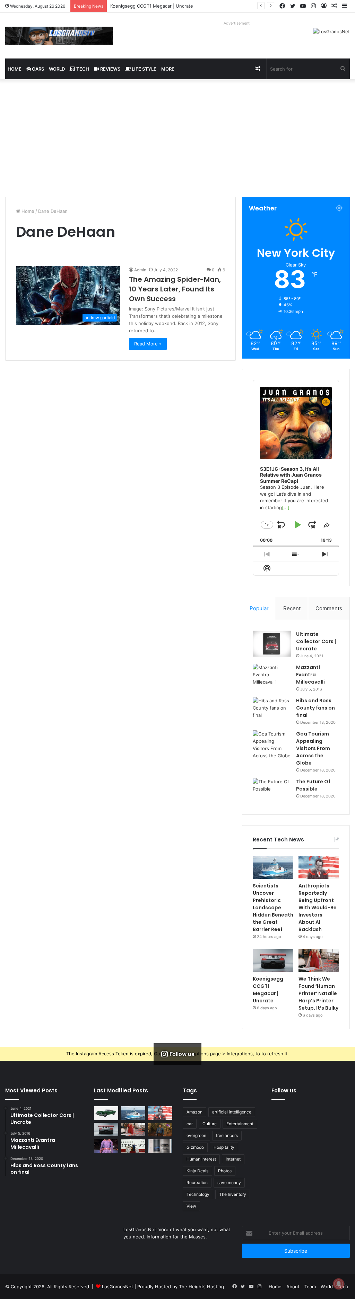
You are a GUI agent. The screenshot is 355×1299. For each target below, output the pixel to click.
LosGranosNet (117, 1286)
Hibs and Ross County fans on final (315, 708)
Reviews (109, 69)
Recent (292, 608)
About (293, 1286)
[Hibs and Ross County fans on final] (272, 710)
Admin (140, 269)
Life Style (143, 69)
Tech (82, 69)
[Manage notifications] (338, 1283)
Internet (233, 1159)
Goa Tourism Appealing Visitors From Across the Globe (313, 748)
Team (310, 1286)
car (190, 1123)
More (167, 69)
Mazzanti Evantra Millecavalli (310, 674)
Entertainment (239, 1123)
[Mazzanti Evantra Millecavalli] (272, 677)
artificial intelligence (231, 1112)
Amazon (194, 1112)
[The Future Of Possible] (272, 791)
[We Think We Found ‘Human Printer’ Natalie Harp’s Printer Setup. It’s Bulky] (318, 960)
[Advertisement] (177, 138)
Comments (328, 608)
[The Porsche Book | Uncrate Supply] (160, 1146)
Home (14, 69)
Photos (225, 1170)
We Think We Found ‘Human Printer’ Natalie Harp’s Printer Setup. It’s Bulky (318, 993)
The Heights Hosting (201, 1286)
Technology (198, 1194)
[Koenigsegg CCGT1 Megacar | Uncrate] (273, 960)
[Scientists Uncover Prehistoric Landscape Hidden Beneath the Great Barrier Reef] (273, 867)
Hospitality (224, 1147)
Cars (37, 69)
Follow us (283, 1090)
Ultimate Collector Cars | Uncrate (316, 641)
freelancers (227, 1135)
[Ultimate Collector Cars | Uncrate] (272, 644)
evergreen (196, 1135)
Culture (209, 1123)
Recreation (197, 1182)
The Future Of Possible (313, 785)
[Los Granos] (59, 36)
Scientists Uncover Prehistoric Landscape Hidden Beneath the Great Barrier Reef (273, 907)
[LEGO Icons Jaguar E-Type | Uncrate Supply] (106, 1113)
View (191, 1206)
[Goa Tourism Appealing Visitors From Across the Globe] (272, 744)
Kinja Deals (197, 1170)
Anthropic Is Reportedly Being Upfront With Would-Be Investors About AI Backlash (317, 907)
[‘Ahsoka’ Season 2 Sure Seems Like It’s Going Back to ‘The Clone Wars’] (106, 1146)
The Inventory (232, 1194)
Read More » (148, 343)
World (57, 69)
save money (229, 1182)
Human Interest (201, 1159)
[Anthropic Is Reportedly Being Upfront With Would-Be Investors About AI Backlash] (318, 867)
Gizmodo (195, 1147)
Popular (259, 608)
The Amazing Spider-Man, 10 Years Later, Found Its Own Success (175, 289)
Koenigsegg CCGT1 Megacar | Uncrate (151, 6)
